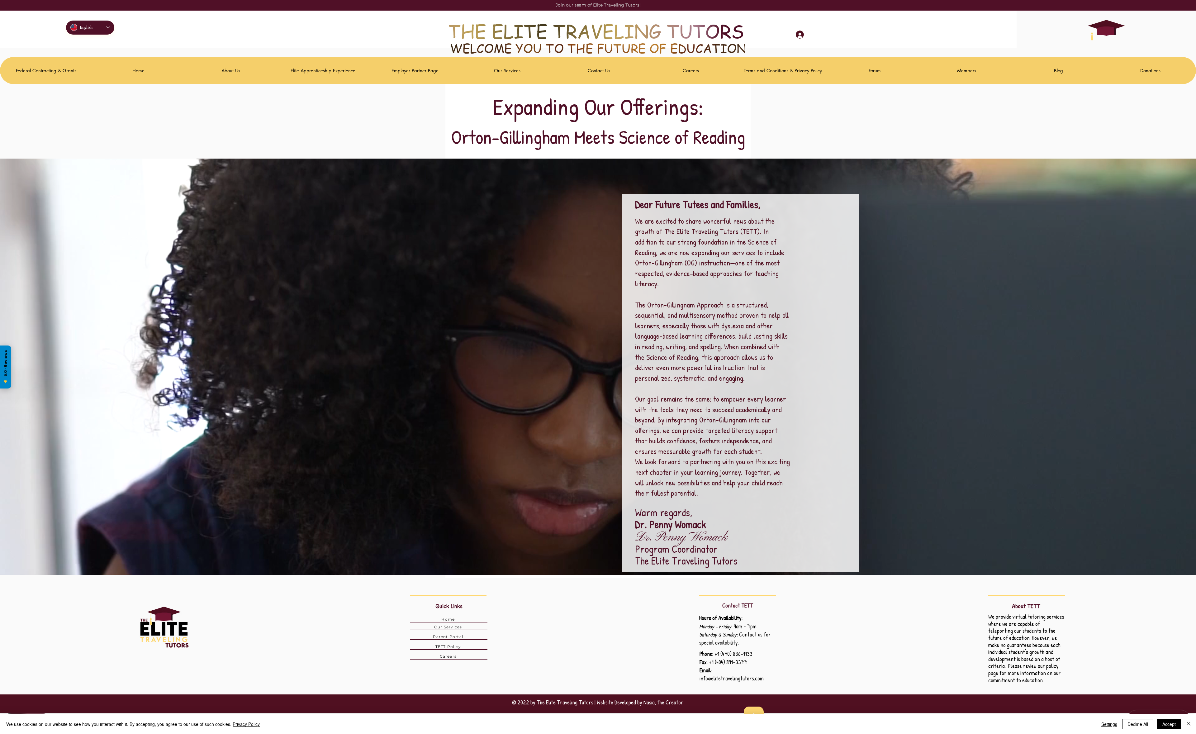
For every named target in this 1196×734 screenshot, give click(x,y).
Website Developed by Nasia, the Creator (640, 702)
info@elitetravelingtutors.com (732, 678)
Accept (1169, 724)
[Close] (1188, 724)
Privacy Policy (246, 724)
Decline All (1137, 724)
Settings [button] (1109, 724)
